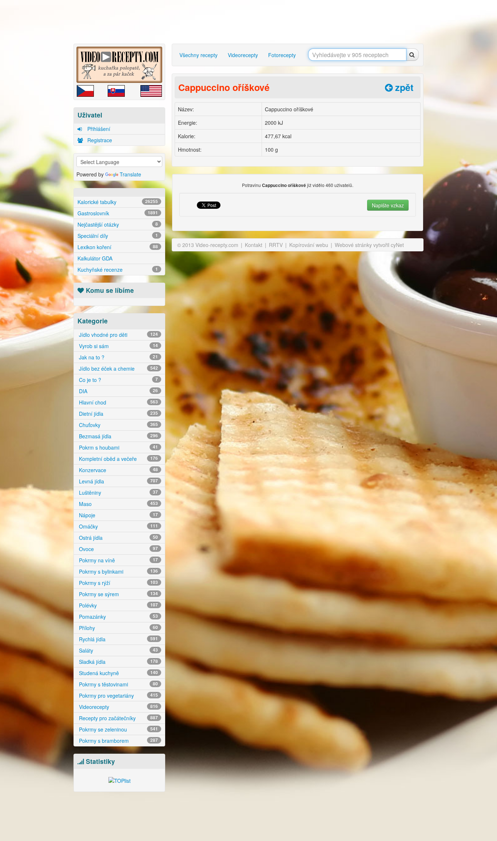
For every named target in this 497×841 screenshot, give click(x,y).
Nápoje (117, 515)
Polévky (117, 605)
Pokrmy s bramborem (117, 740)
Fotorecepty (282, 55)
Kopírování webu (308, 244)
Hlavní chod (117, 402)
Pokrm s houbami (117, 447)
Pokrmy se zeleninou (117, 729)
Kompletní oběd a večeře (117, 458)
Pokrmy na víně (117, 560)
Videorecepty (117, 706)
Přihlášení (98, 128)
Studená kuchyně (117, 673)
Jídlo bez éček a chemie (117, 368)
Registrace (99, 140)
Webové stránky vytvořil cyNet (369, 244)
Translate (130, 174)
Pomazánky (117, 616)
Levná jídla (117, 481)
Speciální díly (117, 235)
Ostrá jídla (117, 537)
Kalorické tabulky (117, 202)
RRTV (276, 244)
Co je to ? (117, 379)
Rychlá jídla (117, 639)
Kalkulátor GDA (94, 258)
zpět (403, 87)
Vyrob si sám (117, 346)
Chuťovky (117, 425)
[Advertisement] (43, 114)
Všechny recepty (198, 55)
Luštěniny (117, 492)
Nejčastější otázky (117, 224)
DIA (117, 391)
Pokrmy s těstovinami (117, 684)
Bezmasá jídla (117, 436)
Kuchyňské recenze (117, 269)
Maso (117, 503)
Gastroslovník (117, 213)
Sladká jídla (117, 661)
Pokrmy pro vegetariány (117, 695)
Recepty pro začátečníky (117, 718)
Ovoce (117, 549)
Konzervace (117, 470)
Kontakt (253, 244)
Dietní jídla (117, 413)
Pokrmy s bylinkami (117, 571)
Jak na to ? (117, 357)
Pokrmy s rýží (117, 582)
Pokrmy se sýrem (117, 594)
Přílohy (117, 627)
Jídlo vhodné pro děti (117, 334)
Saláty (117, 650)
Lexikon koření (117, 247)
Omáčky (117, 526)
